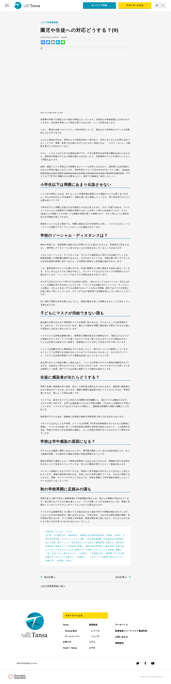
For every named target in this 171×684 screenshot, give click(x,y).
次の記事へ (121, 577)
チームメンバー (72, 636)
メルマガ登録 (100, 5)
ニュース (95, 636)
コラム (92, 642)
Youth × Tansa (70, 648)
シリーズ (95, 631)
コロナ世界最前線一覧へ (52, 586)
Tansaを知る (71, 631)
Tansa (66, 625)
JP (157, 6)
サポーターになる (134, 5)
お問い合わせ (121, 637)
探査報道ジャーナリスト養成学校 (131, 631)
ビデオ (92, 648)
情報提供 (119, 643)
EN (163, 6)
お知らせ (67, 642)
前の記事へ (49, 577)
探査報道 (93, 625)
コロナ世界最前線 (49, 22)
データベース (121, 625)
